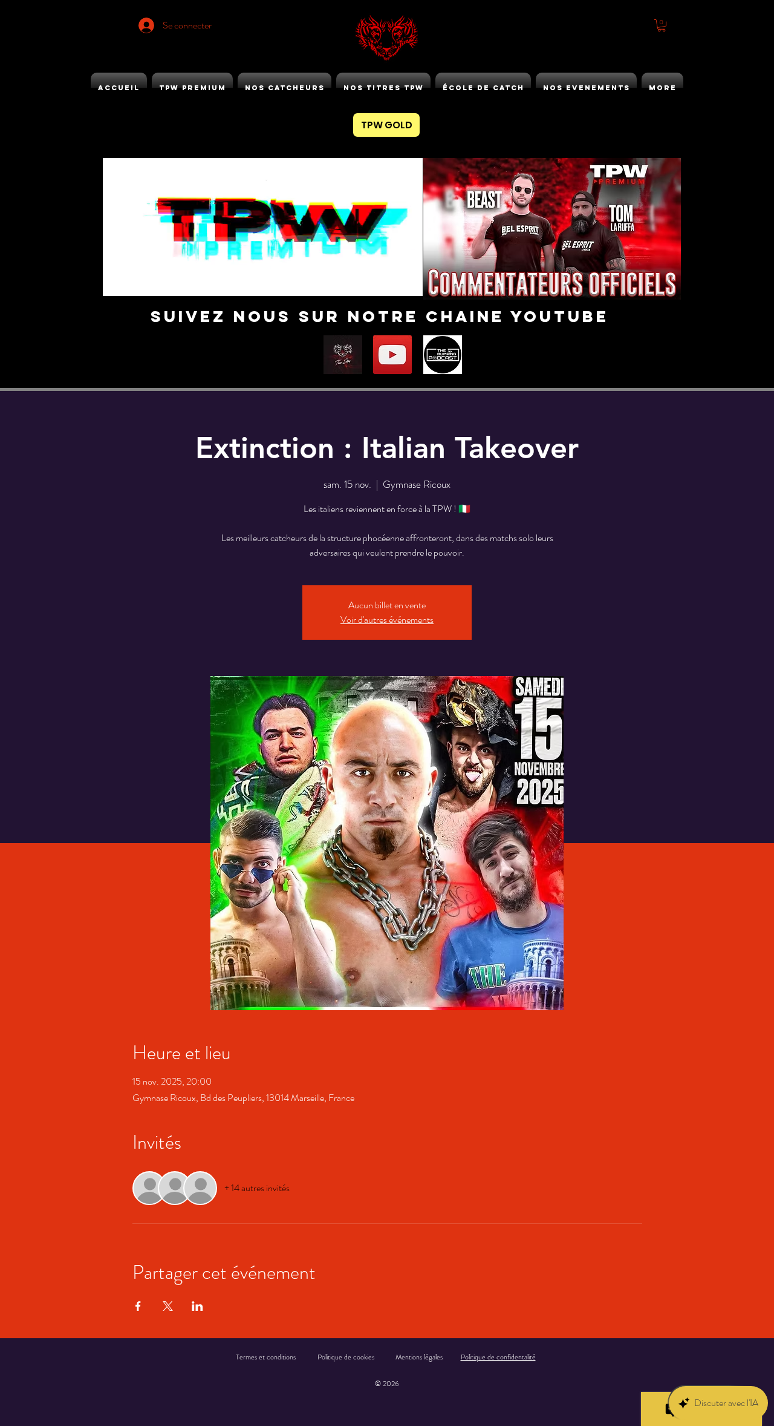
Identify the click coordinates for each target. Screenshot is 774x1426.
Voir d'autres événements (387, 619)
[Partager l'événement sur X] (168, 1306)
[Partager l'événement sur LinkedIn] (197, 1306)
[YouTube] (392, 354)
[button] (661, 25)
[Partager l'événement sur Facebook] (138, 1306)
